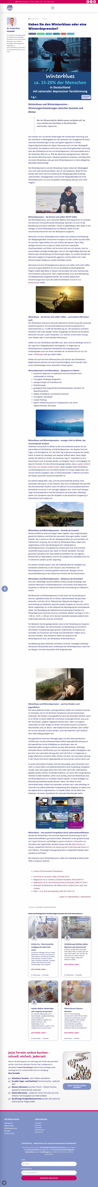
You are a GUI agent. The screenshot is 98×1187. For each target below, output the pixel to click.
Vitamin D (85, 847)
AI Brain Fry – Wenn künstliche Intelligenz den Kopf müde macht (42, 947)
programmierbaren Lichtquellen (70, 841)
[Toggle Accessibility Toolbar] (4, 588)
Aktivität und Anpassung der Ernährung (61, 847)
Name (23, 1160)
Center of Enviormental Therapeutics (48, 871)
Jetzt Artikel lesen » (38, 969)
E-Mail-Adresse (26, 1168)
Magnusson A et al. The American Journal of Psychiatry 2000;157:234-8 (60, 882)
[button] (53, 8)
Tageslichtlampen (39, 841)
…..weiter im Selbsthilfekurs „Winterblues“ (74, 897)
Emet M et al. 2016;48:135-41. (51, 876)
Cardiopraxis (32, 907)
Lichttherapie (38, 354)
